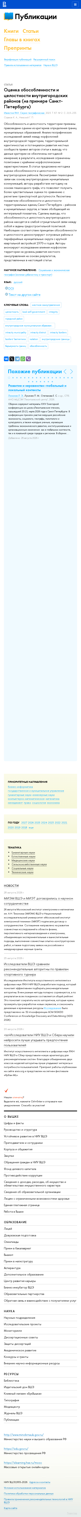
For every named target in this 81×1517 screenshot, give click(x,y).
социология (39, 802)
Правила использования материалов (22, 65)
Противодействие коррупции (23, 1175)
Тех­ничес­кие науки (22, 872)
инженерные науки (43, 795)
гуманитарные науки (19, 795)
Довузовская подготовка (20, 1235)
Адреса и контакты (39, 1482)
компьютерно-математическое (26, 798)
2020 (11, 827)
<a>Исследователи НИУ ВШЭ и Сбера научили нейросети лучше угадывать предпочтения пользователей (39, 1040)
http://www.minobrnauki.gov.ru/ (24, 1435)
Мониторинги (13, 1330)
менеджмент (15, 802)
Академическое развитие (20, 1350)
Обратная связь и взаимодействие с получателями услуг (40, 1300)
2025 (37, 822)
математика (52, 798)
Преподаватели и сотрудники (23, 1143)
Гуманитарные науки (23, 852)
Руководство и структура (20, 1129)
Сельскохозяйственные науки (29, 864)
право (27, 802)
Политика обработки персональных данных (28, 1493)
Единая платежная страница (22, 1205)
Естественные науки (23, 856)
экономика (53, 802)
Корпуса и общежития (18, 1149)
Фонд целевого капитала (20, 1169)
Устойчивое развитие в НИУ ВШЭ (25, 1136)
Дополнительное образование (24, 1274)
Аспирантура (12, 1268)
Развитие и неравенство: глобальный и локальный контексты (37, 387)
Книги (11, 31)
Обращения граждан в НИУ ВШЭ (24, 1162)
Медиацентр (12, 1407)
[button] (9, 378)
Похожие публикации (35, 371)
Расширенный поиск (44, 59)
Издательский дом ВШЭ (19, 1387)
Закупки (9, 1156)
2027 (24, 822)
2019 (17, 827)
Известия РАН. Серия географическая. (25, 113)
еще (31, 827)
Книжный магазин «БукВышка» (23, 1393)
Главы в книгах (22, 39)
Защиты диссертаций (17, 1344)
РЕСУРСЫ (11, 1374)
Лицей (8, 1228)
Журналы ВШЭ (13, 1413)
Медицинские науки (23, 860)
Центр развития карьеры (20, 1281)
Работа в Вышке (14, 1211)
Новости (11, 886)
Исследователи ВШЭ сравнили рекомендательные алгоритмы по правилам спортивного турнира (36, 969)
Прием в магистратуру (18, 1261)
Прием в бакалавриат (17, 1248)
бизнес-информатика (20, 786)
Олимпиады (11, 1242)
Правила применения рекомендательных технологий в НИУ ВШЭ (38, 1501)
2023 (51, 822)
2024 (44, 822)
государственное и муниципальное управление (36, 790)
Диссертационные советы (21, 1337)
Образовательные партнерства (24, 1294)
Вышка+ (9, 1255)
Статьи (31, 31)
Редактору (72, 1513)
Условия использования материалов (25, 1487)
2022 (58, 822)
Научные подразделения (19, 1317)
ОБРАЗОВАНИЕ (15, 1222)
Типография (11, 1400)
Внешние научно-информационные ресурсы (32, 1363)
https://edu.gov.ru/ (16, 1449)
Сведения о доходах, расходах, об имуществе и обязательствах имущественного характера (35, 1183)
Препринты (17, 47)
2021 (64, 822)
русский (18, 282)
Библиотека (11, 1380)
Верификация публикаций (17, 59)
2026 (31, 822)
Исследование (52, 1008)
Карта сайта (10, 1508)
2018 (24, 827)
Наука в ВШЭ (50, 65)
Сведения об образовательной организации (32, 1192)
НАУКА (9, 1311)
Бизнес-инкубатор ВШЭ (19, 1287)
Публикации (36, 16)
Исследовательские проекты (22, 1324)
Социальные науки (22, 868)
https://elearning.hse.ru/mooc (23, 1463)
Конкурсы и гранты (16, 1357)
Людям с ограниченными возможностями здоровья (36, 1198)
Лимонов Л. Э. (15, 395)
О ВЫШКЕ (11, 1116)
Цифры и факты (14, 1123)
